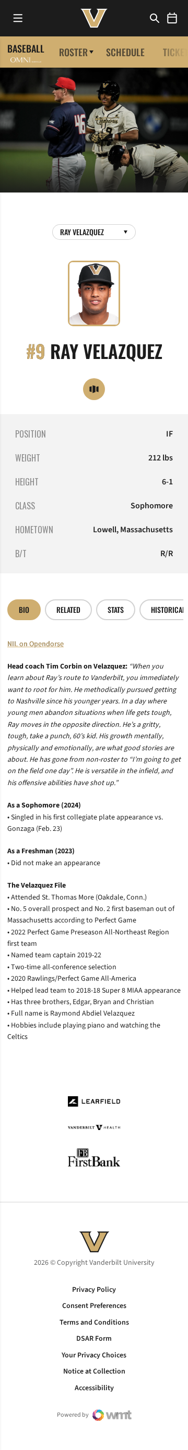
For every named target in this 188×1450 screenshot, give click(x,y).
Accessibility (94, 1388)
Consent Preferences (94, 1306)
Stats (116, 609)
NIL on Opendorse (35, 644)
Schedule (125, 52)
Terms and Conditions (94, 1322)
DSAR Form (94, 1338)
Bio (24, 609)
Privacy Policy (94, 1290)
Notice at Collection (94, 1371)
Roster (73, 52)
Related (68, 609)
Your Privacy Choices (94, 1355)
